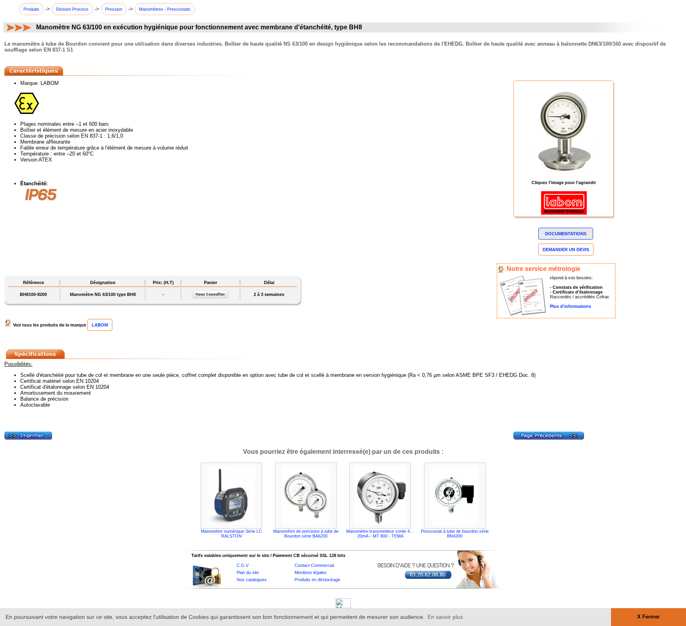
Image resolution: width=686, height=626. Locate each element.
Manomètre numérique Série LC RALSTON (231, 533)
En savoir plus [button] (445, 617)
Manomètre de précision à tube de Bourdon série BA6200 (306, 533)
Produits (31, 9)
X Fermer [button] (648, 617)
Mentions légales (311, 572)
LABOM (100, 325)
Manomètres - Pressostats (165, 9)
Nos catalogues (252, 579)
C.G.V (243, 565)
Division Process (72, 9)
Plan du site (248, 572)
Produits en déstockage (317, 579)
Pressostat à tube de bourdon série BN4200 (455, 533)
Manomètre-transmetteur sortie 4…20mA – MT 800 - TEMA (380, 533)
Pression (113, 9)
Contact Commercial (314, 565)
